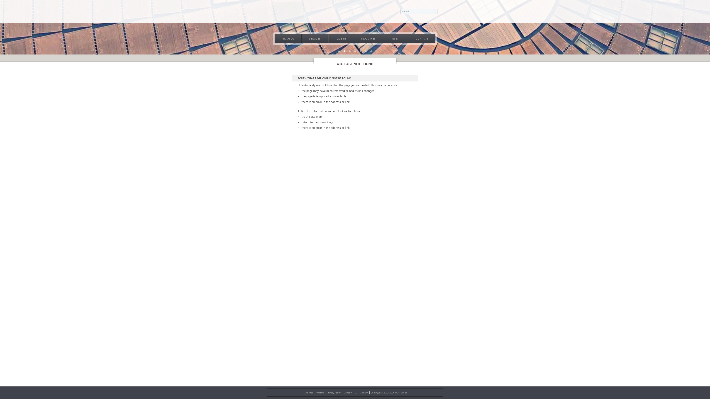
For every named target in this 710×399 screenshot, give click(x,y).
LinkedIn (348, 392)
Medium (364, 392)
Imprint (320, 392)
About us (288, 38)
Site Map (316, 116)
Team (395, 38)
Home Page (325, 122)
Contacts (422, 38)
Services (314, 38)
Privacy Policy (334, 392)
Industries (368, 38)
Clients (341, 38)
